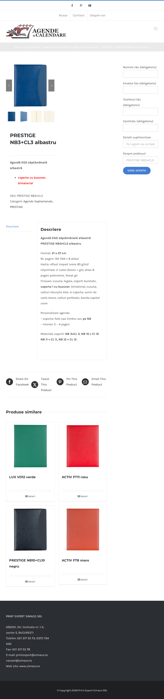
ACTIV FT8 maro (75, 560)
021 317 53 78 (21, 649)
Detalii (31, 496)
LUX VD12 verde (22, 477)
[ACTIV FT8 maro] (83, 530)
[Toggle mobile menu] (156, 29)
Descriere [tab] (12, 226)
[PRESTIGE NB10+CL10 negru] (30, 530)
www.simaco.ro (29, 666)
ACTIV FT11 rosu (75, 477)
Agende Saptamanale (38, 201)
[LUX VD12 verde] (30, 446)
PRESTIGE (16, 207)
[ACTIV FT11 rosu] (83, 446)
